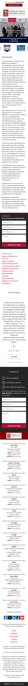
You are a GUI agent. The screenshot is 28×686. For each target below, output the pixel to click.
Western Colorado (14, 463)
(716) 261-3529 (16, 556)
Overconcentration (8, 278)
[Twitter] (10, 617)
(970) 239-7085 (16, 468)
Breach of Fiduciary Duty (9, 256)
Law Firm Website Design (14, 684)
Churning (5, 259)
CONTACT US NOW (14, 245)
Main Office (14, 445)
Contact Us (12, 20)
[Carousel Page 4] (16, 351)
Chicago (14, 535)
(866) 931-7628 (16, 595)
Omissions (5, 276)
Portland (14, 487)
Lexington (14, 590)
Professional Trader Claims (10, 281)
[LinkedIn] (14, 617)
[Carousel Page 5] (19, 351)
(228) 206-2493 (16, 504)
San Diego (14, 523)
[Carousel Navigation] (14, 350)
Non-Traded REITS (7, 273)
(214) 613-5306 (16, 570)
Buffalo (14, 547)
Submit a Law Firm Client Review (14, 362)
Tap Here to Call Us (14, 5)
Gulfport (14, 499)
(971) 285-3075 (16, 492)
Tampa (14, 511)
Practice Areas (7, 254)
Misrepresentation (7, 271)
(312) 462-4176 (16, 540)
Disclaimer (14, 633)
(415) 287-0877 (16, 607)
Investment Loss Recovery (10, 268)
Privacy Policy (14, 636)
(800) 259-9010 (17, 456)
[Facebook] (6, 617)
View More (14, 357)
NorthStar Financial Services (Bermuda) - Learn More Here (14, 39)
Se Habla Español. (14, 41)
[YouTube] (22, 617)
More (20, 20)
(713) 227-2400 (16, 453)
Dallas (14, 562)
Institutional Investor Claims (11, 266)
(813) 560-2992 (16, 516)
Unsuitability (6, 283)
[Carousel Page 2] (11, 351)
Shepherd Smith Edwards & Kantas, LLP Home (14, 13)
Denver (14, 475)
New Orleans (14, 576)
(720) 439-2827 (16, 480)
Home (4, 20)
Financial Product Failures (10, 263)
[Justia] (18, 617)
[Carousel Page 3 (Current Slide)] (14, 351)
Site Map (14, 639)
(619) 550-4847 (16, 528)
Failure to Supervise (8, 261)
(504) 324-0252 (16, 583)
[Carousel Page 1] (9, 351)
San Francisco (14, 602)
